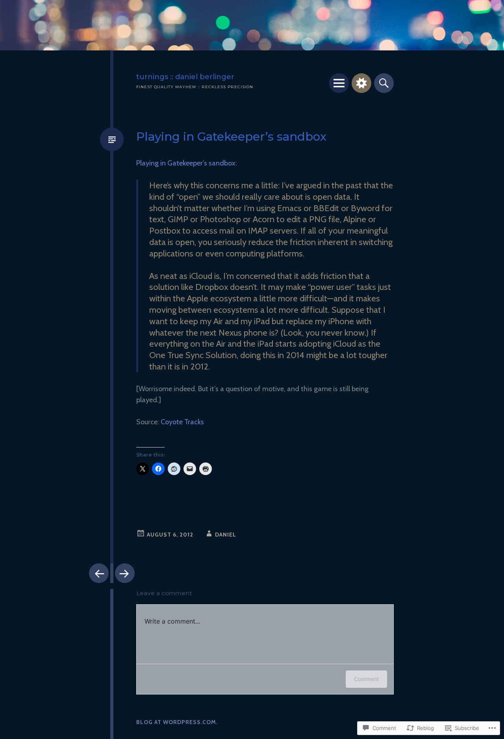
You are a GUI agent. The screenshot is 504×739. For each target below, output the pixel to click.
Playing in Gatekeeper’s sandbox (185, 163)
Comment (366, 679)
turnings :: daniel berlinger (185, 76)
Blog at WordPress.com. (177, 722)
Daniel (225, 534)
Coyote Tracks (182, 422)
